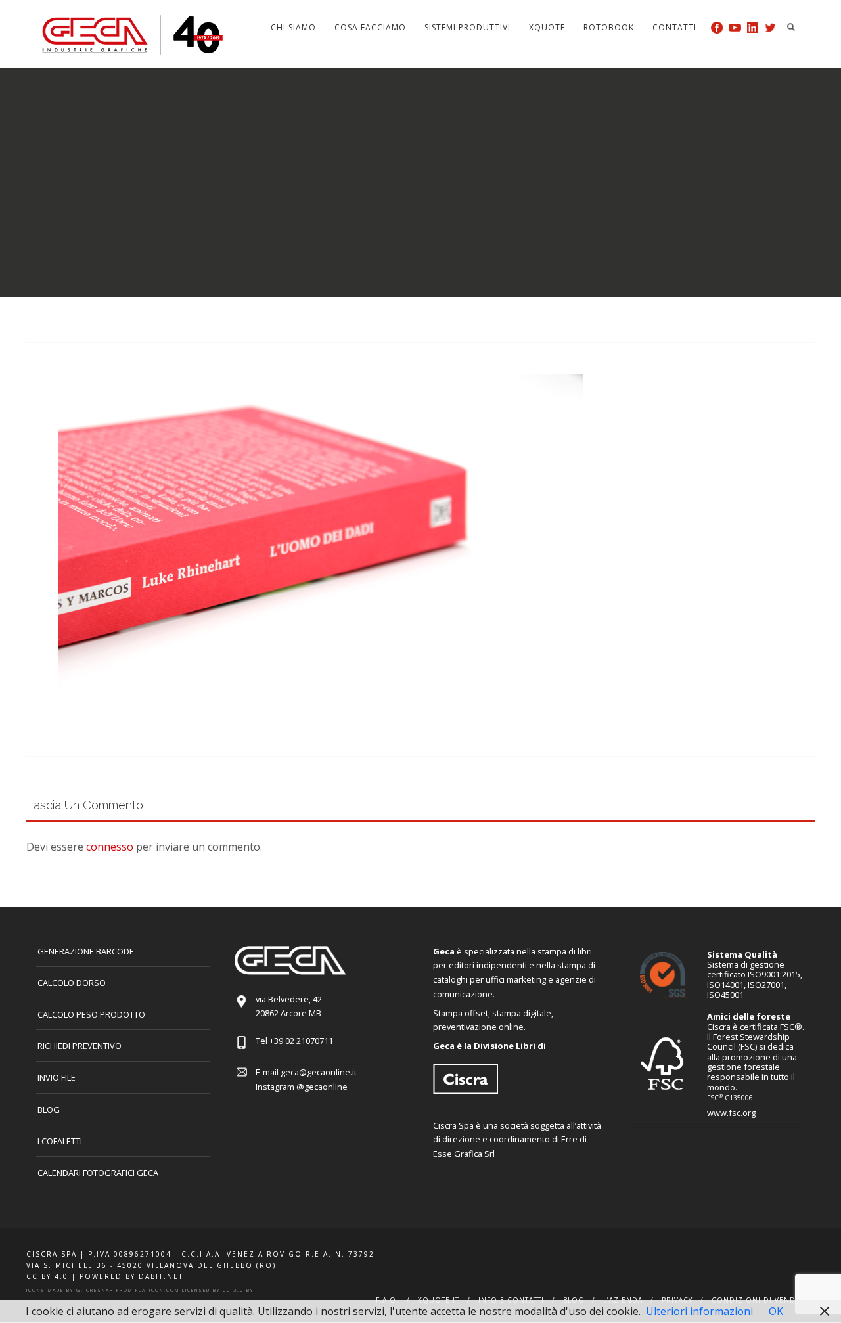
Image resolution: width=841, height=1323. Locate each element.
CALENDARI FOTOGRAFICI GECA (97, 1172)
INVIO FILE (56, 1077)
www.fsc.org (731, 1113)
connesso (109, 847)
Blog (48, 1109)
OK (776, 1311)
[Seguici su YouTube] (735, 27)
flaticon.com (157, 1290)
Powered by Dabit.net (131, 1276)
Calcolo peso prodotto (91, 1014)
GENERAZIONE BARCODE (85, 951)
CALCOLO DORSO (71, 983)
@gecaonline (322, 1086)
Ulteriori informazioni (699, 1311)
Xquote (547, 27)
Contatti (674, 27)
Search (791, 27)
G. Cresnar (95, 1290)
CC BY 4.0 (47, 1276)
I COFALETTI (59, 1141)
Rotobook (608, 27)
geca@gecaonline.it (319, 1072)
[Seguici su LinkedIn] (752, 27)
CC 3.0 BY (238, 1290)
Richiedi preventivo (79, 1046)
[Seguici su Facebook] (717, 27)
